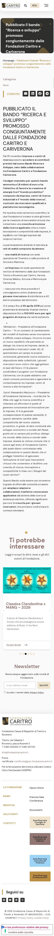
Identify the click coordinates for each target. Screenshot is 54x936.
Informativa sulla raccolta (18, 932)
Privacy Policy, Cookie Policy (33, 918)
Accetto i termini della (25, 692)
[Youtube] (10, 900)
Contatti (9, 823)
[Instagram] (22, 900)
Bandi (6, 796)
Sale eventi (10, 814)
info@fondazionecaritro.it (15, 752)
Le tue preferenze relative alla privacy (26, 927)
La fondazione (12, 787)
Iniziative (9, 805)
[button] (25, 5)
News (6, 85)
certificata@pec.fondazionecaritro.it (33, 761)
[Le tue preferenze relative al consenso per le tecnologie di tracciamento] (5, 931)
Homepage (8, 60)
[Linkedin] (16, 900)
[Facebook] (4, 900)
